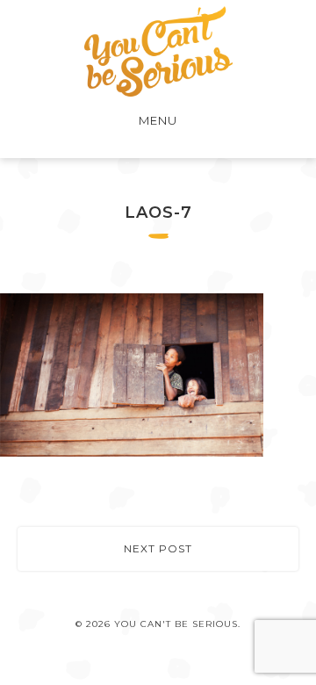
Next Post (158, 548)
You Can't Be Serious (158, 51)
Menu (158, 120)
